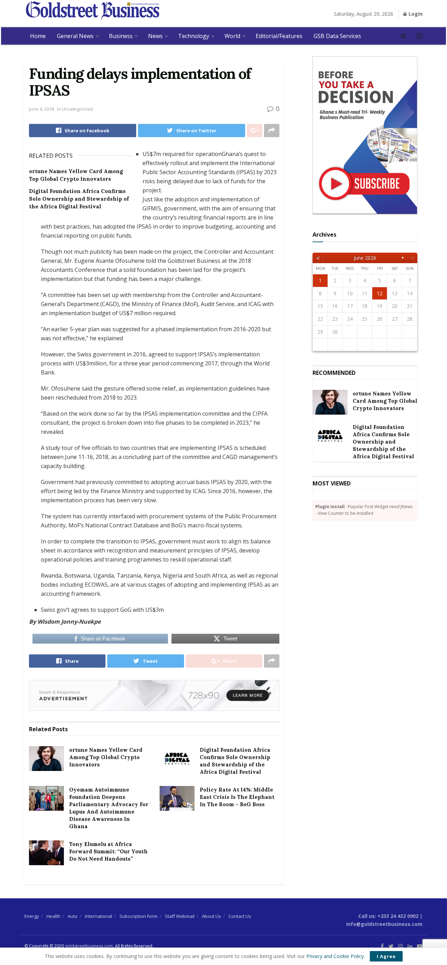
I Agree (386, 956)
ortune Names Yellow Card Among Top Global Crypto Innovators (105, 757)
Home (38, 36)
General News (75, 36)
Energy (31, 916)
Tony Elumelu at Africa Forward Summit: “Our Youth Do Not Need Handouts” (108, 851)
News (155, 36)
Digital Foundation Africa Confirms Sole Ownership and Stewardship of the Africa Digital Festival (79, 199)
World (232, 36)
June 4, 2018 (41, 109)
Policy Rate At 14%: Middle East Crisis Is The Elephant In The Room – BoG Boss (237, 797)
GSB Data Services (337, 36)
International (98, 916)
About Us (211, 916)
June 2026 (365, 257)
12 (379, 293)
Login (415, 13)
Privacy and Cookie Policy (335, 956)
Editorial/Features (279, 36)
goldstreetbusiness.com (89, 946)
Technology (193, 36)
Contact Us (239, 916)
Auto (73, 916)
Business (121, 36)
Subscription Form (138, 916)
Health (53, 916)
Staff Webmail (180, 916)
